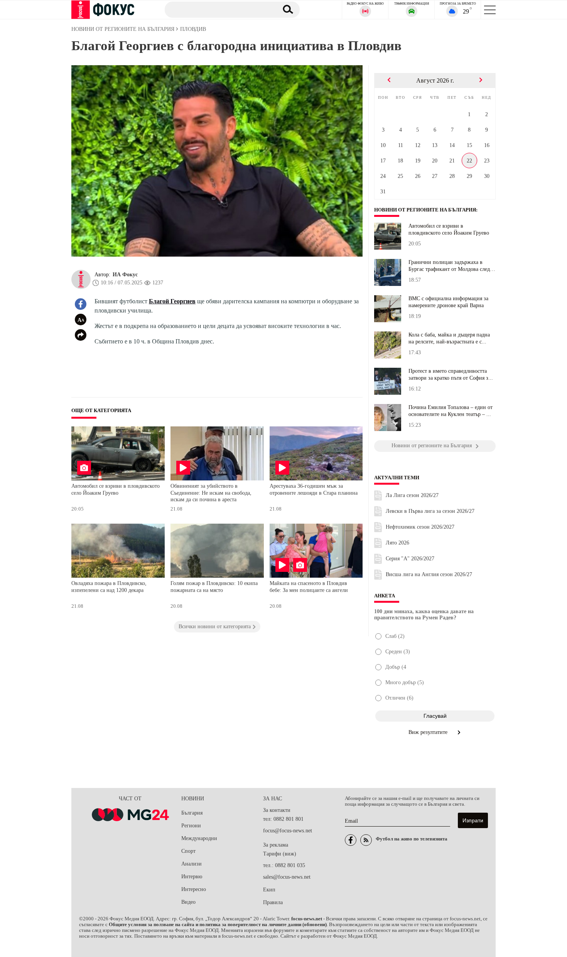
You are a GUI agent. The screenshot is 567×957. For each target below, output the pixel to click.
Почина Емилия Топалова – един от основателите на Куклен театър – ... (450, 410)
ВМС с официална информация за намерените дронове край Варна (448, 302)
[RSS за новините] (366, 840)
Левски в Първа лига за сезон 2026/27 (430, 511)
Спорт (188, 851)
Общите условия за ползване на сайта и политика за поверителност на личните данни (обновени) (218, 924)
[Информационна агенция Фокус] (350, 840)
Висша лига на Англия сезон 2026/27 (429, 574)
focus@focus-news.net (287, 831)
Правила (273, 902)
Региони (191, 825)
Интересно (193, 889)
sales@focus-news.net (286, 877)
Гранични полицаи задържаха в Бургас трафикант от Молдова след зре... (449, 265)
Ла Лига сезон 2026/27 (412, 495)
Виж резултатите (428, 732)
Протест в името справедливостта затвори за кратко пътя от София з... (450, 374)
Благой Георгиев (172, 301)
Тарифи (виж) (279, 854)
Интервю (191, 876)
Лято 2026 (397, 543)
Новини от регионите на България (425, 210)
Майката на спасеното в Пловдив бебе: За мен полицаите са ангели (309, 586)
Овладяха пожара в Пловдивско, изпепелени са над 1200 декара (109, 586)
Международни (199, 838)
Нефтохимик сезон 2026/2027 (420, 527)
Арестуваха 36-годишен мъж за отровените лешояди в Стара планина (314, 489)
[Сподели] (80, 335)
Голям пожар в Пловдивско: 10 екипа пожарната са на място (214, 586)
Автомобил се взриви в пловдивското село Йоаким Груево (115, 489)
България (191, 813)
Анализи (191, 864)
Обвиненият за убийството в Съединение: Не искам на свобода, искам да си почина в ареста (210, 492)
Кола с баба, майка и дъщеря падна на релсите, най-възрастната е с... (449, 338)
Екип (269, 890)
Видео (188, 902)
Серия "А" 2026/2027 (410, 558)
